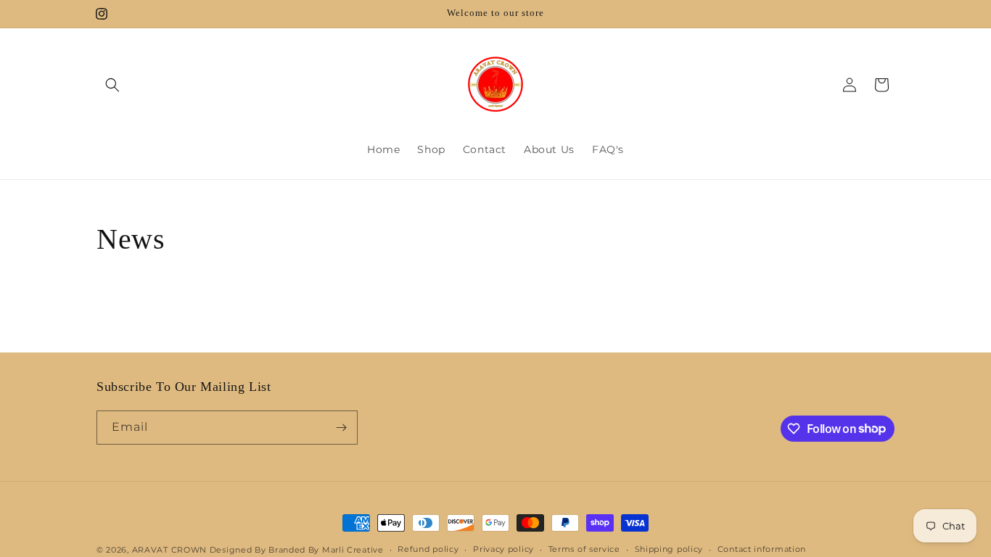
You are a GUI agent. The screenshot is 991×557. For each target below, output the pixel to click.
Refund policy (428, 549)
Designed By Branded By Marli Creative (297, 550)
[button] (112, 85)
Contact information (761, 549)
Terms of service (584, 549)
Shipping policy (669, 549)
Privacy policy (503, 549)
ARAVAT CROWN (171, 550)
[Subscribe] (341, 427)
